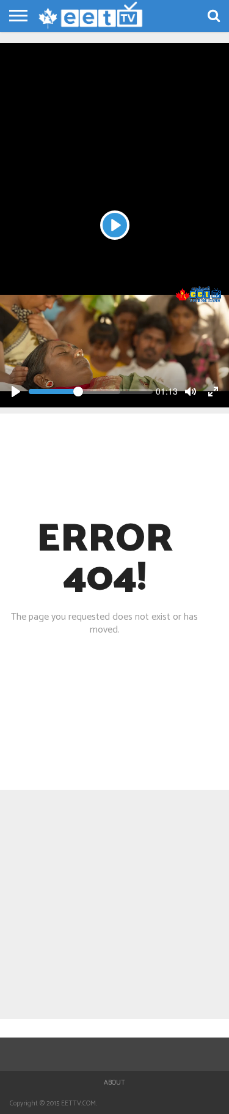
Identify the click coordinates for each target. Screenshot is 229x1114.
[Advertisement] (114, 157)
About (114, 1082)
